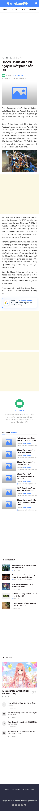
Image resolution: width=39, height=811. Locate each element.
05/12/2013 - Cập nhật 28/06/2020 (27, 445)
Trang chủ (5, 58)
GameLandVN (17, 3)
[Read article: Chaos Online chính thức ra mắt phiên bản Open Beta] (9, 504)
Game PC (19, 58)
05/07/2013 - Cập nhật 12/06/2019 (27, 495)
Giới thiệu (6, 789)
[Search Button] (36, 3)
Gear (24, 9)
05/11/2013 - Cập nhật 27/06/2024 (27, 457)
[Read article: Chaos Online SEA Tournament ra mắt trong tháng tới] (9, 478)
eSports (14, 9)
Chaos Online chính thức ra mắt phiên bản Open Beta (26, 502)
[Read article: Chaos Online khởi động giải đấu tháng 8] (9, 466)
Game (5, 9)
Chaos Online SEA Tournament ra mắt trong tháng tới (27, 476)
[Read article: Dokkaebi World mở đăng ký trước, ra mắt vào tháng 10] (6, 605)
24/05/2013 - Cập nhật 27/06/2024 (15, 78)
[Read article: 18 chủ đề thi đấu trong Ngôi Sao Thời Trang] (19, 675)
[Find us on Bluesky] (22, 805)
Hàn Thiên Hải (18, 75)
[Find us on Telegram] (16, 805)
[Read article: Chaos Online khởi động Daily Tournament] (9, 454)
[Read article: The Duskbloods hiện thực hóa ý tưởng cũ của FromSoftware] (6, 577)
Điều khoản (15, 789)
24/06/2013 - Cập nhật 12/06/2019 (27, 510)
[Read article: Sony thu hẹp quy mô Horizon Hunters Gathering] (6, 586)
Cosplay (32, 9)
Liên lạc (32, 789)
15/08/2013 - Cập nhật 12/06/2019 (27, 469)
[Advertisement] (19, 34)
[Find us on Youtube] (19, 805)
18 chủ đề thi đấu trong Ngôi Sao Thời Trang (15, 692)
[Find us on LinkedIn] (25, 805)
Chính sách (24, 789)
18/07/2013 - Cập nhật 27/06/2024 (27, 484)
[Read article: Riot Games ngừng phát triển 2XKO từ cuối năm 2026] (6, 596)
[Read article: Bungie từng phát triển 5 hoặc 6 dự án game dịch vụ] (6, 567)
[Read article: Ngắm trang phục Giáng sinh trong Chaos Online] (9, 442)
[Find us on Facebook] (13, 805)
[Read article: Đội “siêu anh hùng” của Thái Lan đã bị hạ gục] (9, 492)
